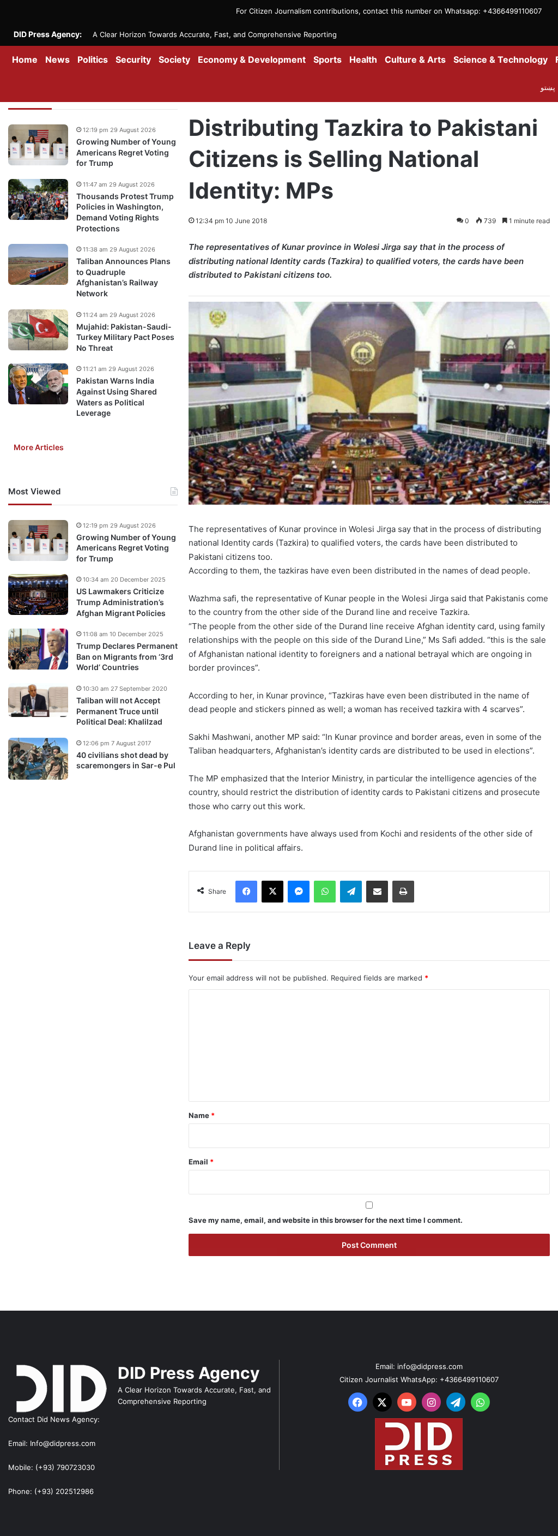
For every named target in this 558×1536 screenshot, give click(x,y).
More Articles (39, 447)
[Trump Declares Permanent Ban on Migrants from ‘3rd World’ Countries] (38, 649)
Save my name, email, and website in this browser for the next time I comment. (326, 1220)
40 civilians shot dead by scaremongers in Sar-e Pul (125, 760)
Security (133, 59)
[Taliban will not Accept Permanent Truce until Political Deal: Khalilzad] (38, 700)
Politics (92, 59)
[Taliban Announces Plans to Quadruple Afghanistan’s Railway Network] (38, 264)
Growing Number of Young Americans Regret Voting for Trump (126, 152)
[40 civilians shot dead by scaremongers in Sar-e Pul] (38, 759)
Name (202, 1115)
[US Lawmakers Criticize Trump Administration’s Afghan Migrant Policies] (38, 594)
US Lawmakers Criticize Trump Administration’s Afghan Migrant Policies (121, 602)
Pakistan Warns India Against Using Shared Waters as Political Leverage (116, 396)
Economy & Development (252, 59)
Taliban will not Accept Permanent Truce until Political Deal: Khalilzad (119, 711)
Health (363, 59)
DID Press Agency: (48, 34)
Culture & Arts (415, 59)
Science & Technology (500, 59)
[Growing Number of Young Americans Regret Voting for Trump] (38, 144)
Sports (327, 59)
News (57, 59)
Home (25, 59)
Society (174, 59)
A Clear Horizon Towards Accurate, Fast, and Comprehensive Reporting (215, 34)
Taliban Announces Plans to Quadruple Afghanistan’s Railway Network (123, 277)
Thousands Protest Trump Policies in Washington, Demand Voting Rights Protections (125, 212)
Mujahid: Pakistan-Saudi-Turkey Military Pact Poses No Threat (125, 337)
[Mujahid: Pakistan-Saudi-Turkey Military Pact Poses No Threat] (38, 329)
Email (201, 1161)
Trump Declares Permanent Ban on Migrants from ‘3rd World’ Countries (127, 656)
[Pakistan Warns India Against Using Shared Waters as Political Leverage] (38, 383)
